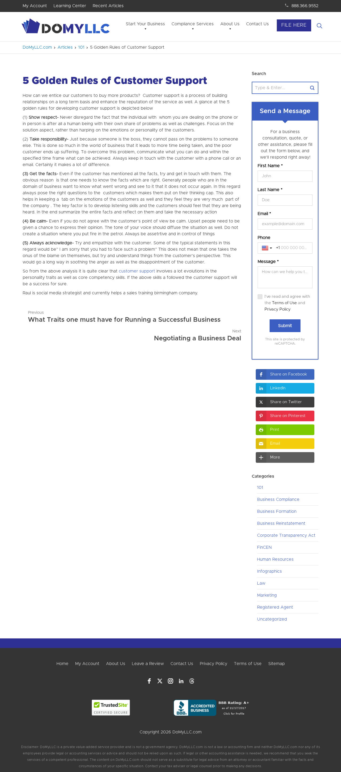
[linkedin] (181, 681)
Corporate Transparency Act (286, 535)
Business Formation (277, 511)
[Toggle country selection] (267, 248)
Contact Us (257, 24)
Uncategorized (272, 619)
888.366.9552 (304, 6)
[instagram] (170, 681)
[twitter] (160, 681)
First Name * (270, 166)
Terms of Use (284, 303)
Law (261, 583)
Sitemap (276, 664)
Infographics (269, 571)
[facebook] (149, 681)
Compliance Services (193, 24)
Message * (268, 261)
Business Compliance (278, 499)
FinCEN (264, 547)
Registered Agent (275, 607)
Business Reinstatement (281, 523)
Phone (264, 238)
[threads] (191, 681)
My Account (35, 6)
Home (62, 664)
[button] (285, 374)
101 (260, 487)
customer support (137, 271)
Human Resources (275, 559)
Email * (264, 214)
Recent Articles (108, 6)
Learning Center (70, 6)
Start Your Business (145, 24)
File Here (294, 25)
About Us (229, 24)
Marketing (267, 595)
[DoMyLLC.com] (67, 27)
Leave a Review (148, 664)
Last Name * (270, 190)
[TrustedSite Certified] (111, 708)
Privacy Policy (278, 309)
